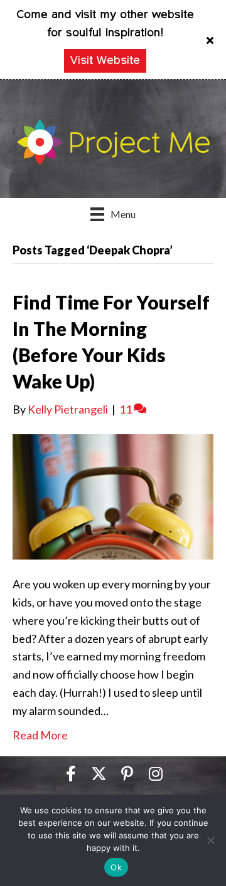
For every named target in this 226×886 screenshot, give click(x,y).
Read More (40, 735)
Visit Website (105, 60)
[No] (210, 840)
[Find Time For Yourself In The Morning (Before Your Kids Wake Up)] (113, 496)
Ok (116, 867)
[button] (211, 39)
